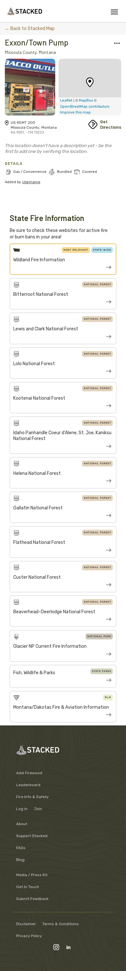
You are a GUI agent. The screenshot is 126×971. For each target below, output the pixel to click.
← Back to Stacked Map (30, 28)
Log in (21, 808)
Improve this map (75, 112)
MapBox (86, 100)
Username (31, 182)
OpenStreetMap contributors (84, 107)
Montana (47, 52)
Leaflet (66, 100)
